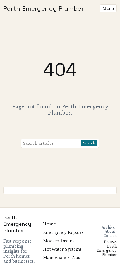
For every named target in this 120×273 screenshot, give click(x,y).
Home (49, 224)
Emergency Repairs (63, 232)
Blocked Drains (59, 240)
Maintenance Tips (61, 257)
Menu (108, 8)
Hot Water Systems (62, 249)
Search (89, 143)
